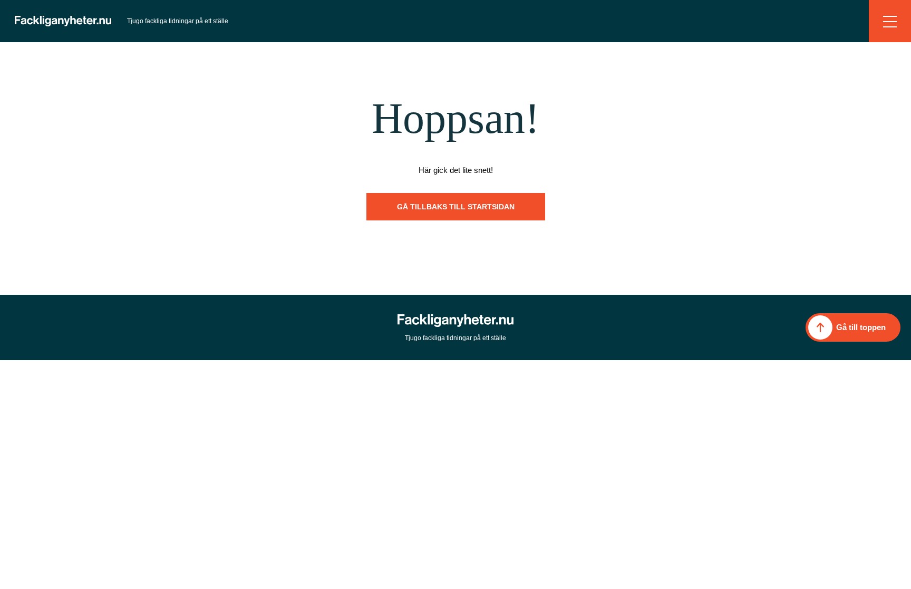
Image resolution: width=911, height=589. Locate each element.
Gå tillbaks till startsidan (456, 206)
